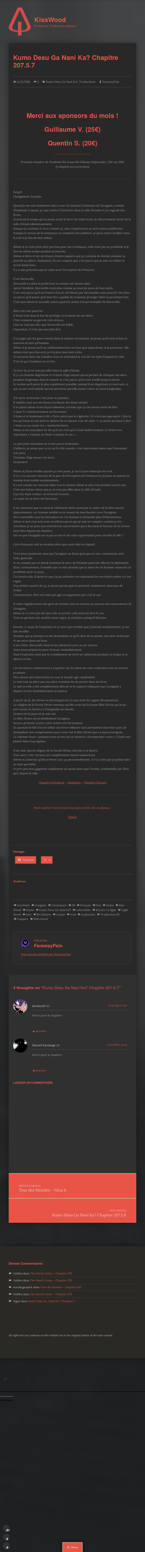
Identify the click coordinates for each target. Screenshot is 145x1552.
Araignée (40, 905)
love (29, 914)
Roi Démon (44, 914)
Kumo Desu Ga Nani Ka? (62, 81)
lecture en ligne (106, 910)
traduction (88, 914)
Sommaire (74, 782)
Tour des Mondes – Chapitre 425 (61, 1287)
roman (60, 914)
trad (73, 914)
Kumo (30, 910)
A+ (8, 1530)
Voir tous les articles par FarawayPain (46, 954)
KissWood (50, 19)
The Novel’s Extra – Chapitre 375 (51, 1280)
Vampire (22, 919)
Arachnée (23, 905)
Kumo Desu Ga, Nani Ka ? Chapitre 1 (51, 1301)
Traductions (87, 81)
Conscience (59, 905)
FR (73, 905)
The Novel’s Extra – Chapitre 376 (51, 1273)
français (85, 905)
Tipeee (72, 817)
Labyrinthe (83, 910)
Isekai (110, 905)
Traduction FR (109, 914)
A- (7, 1547)
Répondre (41, 1031)
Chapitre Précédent (51, 782)
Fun (98, 905)
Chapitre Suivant (95, 782)
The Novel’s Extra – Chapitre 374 (51, 1294)
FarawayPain (111, 81)
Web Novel (41, 919)
